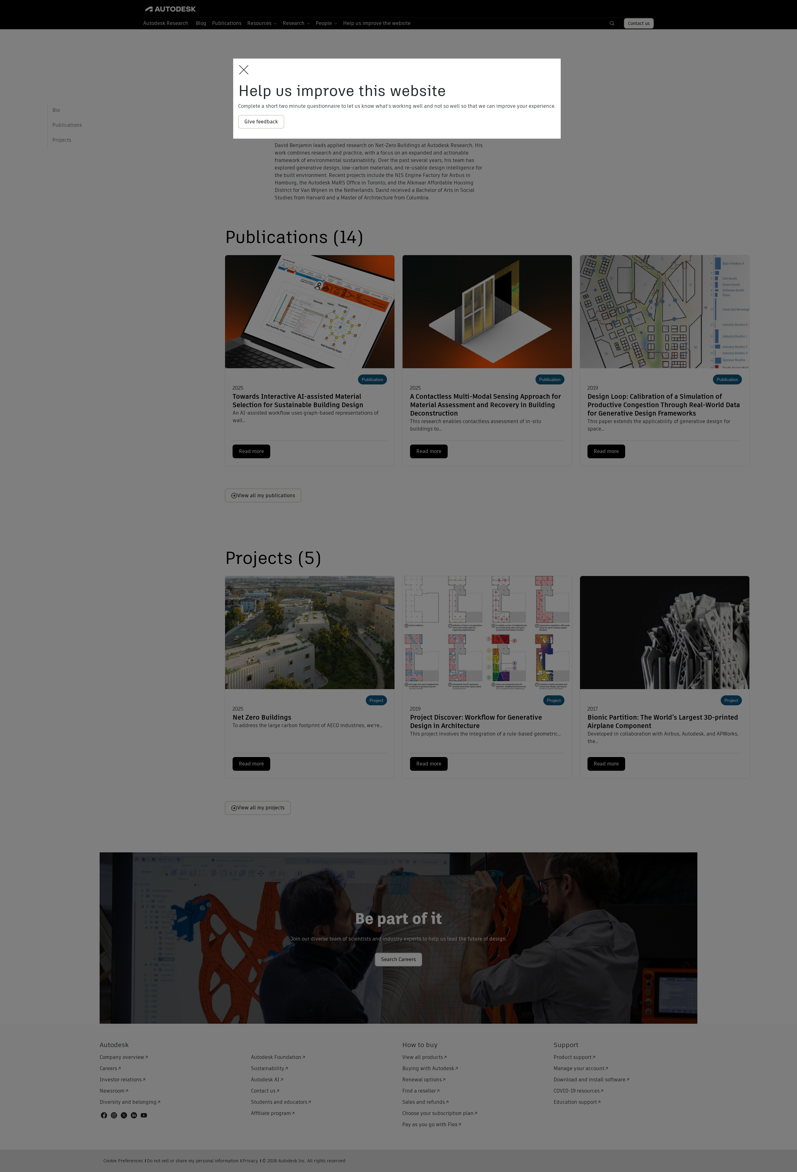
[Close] (242, 70)
